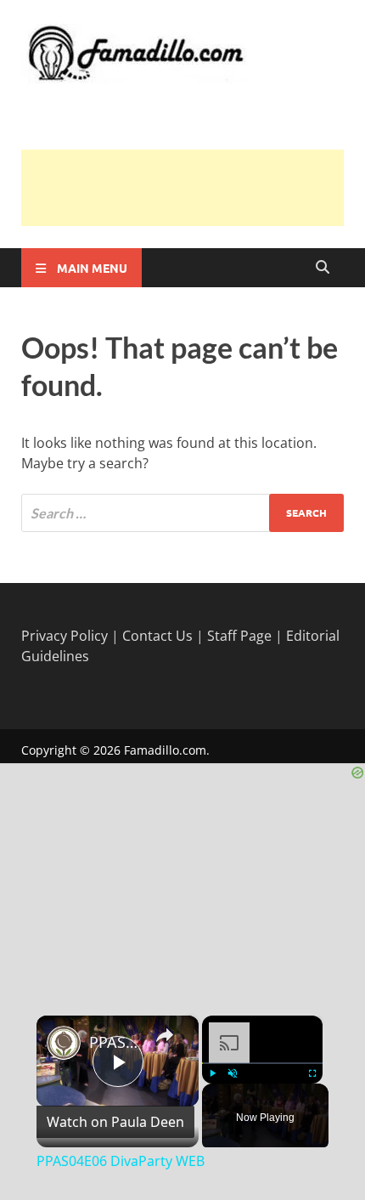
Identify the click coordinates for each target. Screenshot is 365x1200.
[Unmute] (232, 1073)
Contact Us (157, 635)
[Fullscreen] (312, 1073)
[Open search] (322, 267)
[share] (164, 1034)
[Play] (212, 1073)
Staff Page (239, 635)
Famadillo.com (165, 750)
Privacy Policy (64, 635)
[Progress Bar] (262, 1063)
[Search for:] (182, 513)
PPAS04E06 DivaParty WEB (115, 1042)
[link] (64, 1043)
